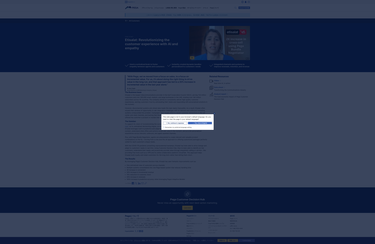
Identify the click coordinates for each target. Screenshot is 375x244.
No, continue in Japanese (176, 123)
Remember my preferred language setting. (178, 127)
